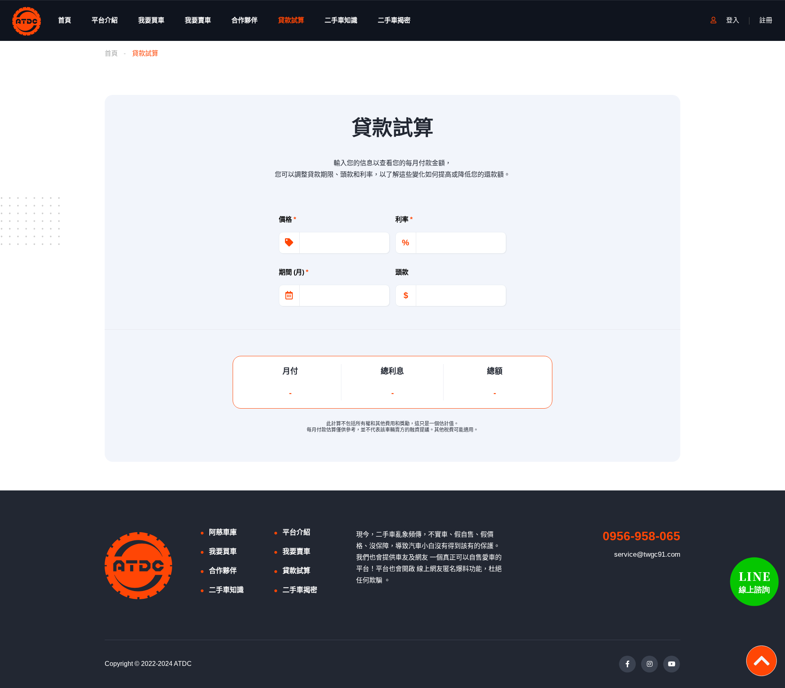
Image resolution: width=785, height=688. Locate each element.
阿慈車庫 (223, 532)
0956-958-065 (641, 536)
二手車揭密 (394, 20)
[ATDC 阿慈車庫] (26, 20)
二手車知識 (341, 20)
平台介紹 (105, 20)
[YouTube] (671, 664)
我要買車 (151, 20)
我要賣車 (198, 20)
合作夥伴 (244, 20)
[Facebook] (627, 664)
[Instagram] (649, 664)
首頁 (64, 20)
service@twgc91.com (647, 554)
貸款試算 (291, 20)
